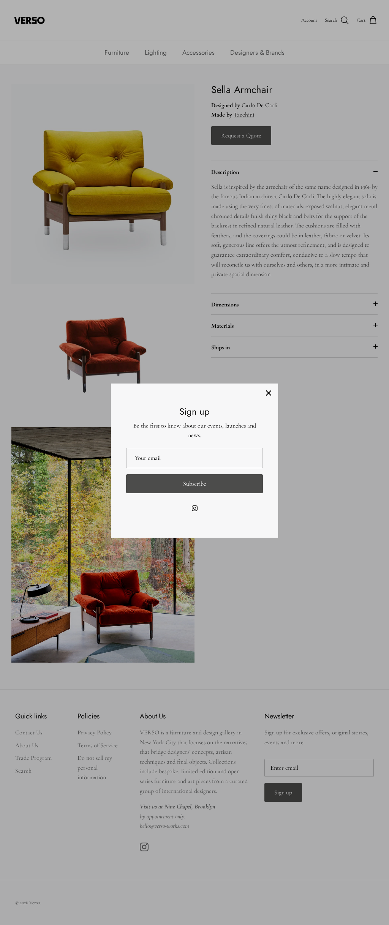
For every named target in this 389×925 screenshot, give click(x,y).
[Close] (268, 393)
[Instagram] (195, 508)
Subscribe (194, 484)
